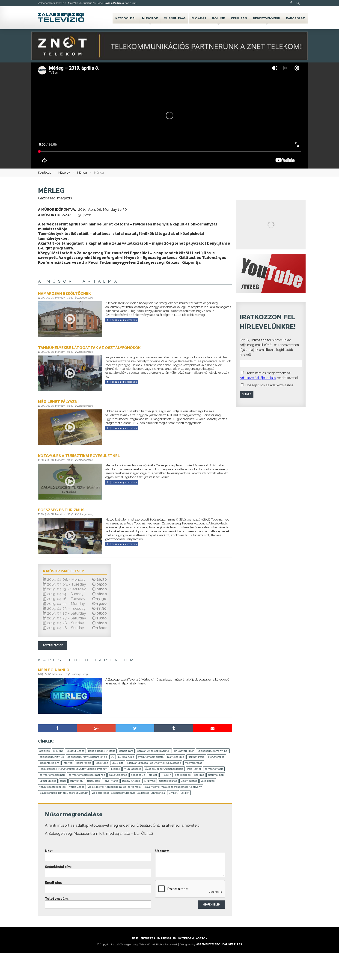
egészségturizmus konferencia (87, 756)
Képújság (239, 18)
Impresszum (166, 938)
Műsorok (150, 18)
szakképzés (182, 774)
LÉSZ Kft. (118, 762)
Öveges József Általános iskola (164, 768)
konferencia (83, 762)
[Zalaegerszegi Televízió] (61, 17)
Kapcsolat (295, 18)
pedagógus (138, 774)
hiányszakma (175, 756)
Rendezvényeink (266, 18)
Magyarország (193, 762)
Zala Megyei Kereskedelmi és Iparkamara (114, 786)
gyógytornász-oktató (151, 756)
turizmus (149, 780)
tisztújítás (93, 780)
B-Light (58, 750)
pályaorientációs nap (52, 774)
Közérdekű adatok (192, 938)
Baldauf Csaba (75, 750)
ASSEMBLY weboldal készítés (219, 944)
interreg (68, 762)
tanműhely (76, 780)
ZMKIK (173, 792)
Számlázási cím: (58, 867)
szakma (199, 774)
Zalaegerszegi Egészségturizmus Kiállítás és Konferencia (128, 792)
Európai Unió (126, 756)
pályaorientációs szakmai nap (86, 774)
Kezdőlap (44, 172)
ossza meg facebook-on (124, 320)
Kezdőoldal (125, 18)
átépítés (44, 750)
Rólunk (218, 18)
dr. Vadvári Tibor (184, 750)
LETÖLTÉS (143, 833)
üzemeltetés (189, 780)
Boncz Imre (126, 750)
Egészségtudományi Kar (212, 750)
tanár (63, 780)
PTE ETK (166, 774)
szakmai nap (216, 774)
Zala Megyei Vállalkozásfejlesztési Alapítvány (173, 786)
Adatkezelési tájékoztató (258, 378)
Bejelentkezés (143, 938)
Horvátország (216, 756)
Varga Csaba (76, 786)
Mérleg (82, 172)
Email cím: (53, 883)
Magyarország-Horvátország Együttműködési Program (73, 768)
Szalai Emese (47, 780)
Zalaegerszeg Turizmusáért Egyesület (63, 792)
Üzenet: (162, 851)
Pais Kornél (194, 768)
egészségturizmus (51, 756)
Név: (49, 851)
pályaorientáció (214, 768)
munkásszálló (132, 768)
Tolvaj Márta (110, 780)
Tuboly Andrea (131, 780)
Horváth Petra (196, 756)
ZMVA (185, 792)
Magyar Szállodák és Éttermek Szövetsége (154, 762)
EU (112, 756)
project (153, 774)
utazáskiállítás (168, 780)
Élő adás (198, 18)
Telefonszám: (56, 898)
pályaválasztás (118, 774)
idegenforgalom (49, 762)
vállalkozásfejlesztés (52, 786)
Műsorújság (175, 18)
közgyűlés (101, 762)
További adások (53, 645)
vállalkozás (207, 780)
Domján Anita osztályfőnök (153, 750)
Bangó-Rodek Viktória (101, 750)
